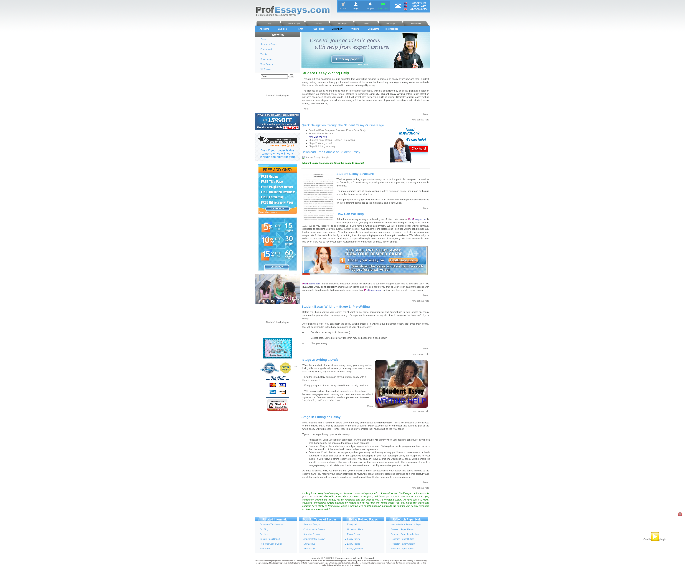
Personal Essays (311, 524)
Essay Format (353, 534)
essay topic (366, 91)
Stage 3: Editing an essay (322, 146)
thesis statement (311, 380)
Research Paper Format (402, 529)
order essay (352, 290)
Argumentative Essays (314, 539)
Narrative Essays (311, 534)
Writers (355, 29)
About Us (264, 29)
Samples (282, 29)
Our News (264, 534)
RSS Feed (265, 548)
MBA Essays (309, 548)
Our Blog (264, 529)
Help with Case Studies (271, 544)
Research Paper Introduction (405, 534)
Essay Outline (354, 539)
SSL (295, 366)
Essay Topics (353, 544)
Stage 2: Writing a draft (321, 143)
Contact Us (373, 29)
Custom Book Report (270, 539)
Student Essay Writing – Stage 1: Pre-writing (332, 140)
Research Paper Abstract (403, 544)
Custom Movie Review (314, 529)
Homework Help (355, 529)
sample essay (408, 290)
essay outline (365, 365)
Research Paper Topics (402, 548)
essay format (337, 94)
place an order (310, 496)
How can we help (420, 119)
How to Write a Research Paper (406, 524)
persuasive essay (372, 179)
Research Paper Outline (402, 539)
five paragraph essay (395, 191)
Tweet (305, 109)
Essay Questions (355, 548)
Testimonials (391, 29)
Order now (337, 29)
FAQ (300, 29)
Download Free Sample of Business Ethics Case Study (337, 130)
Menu (426, 114)
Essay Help (352, 524)
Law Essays (309, 544)
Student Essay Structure (321, 133)
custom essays (352, 229)
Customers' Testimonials (271, 524)
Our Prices (318, 29)
